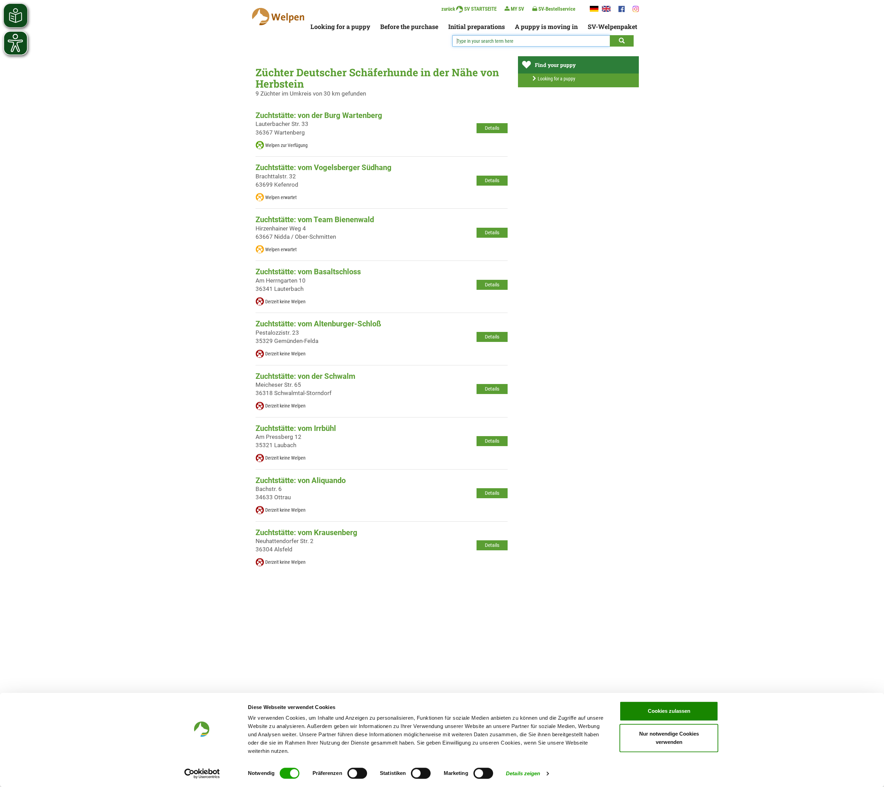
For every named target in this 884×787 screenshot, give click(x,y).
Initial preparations (476, 26)
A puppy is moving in (546, 26)
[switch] (357, 773)
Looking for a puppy (340, 26)
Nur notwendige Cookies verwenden (669, 738)
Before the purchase (409, 26)
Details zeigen (523, 773)
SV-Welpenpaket (612, 26)
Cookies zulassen (669, 711)
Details (492, 128)
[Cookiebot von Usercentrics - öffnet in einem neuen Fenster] (202, 773)
